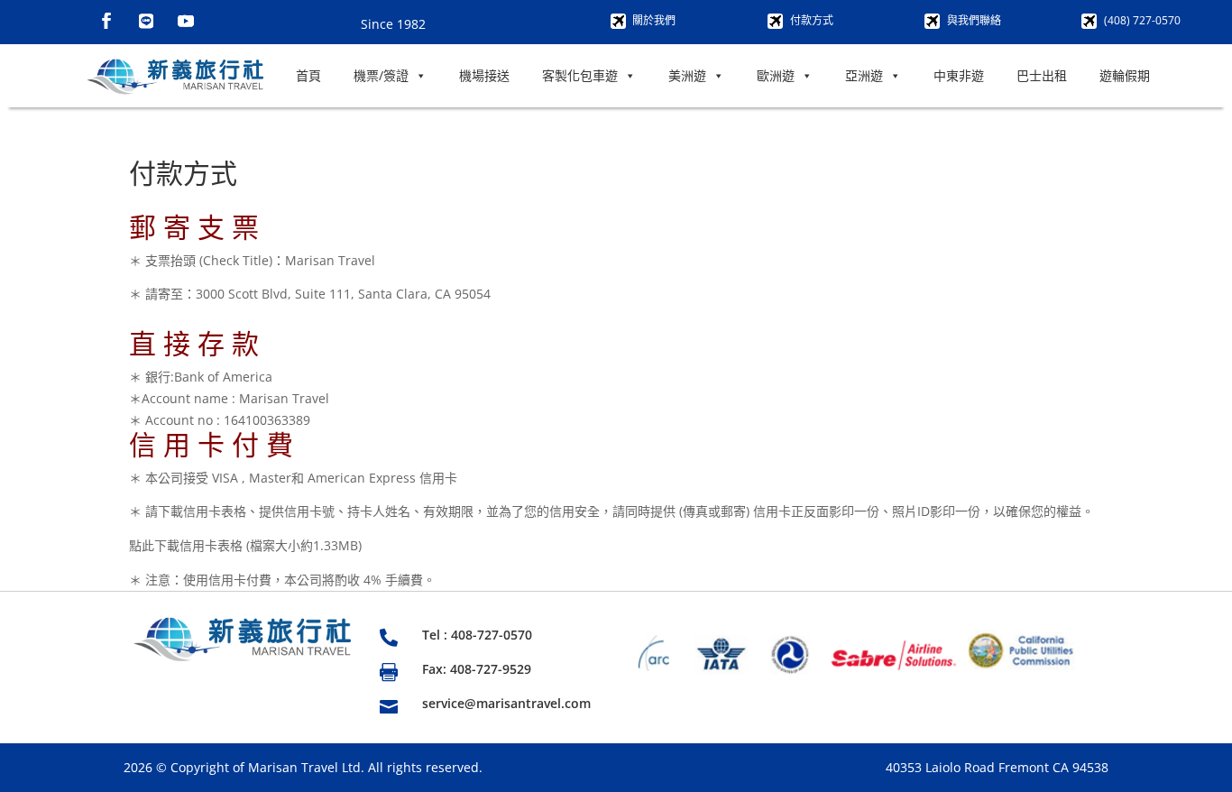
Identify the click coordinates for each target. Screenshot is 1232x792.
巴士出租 (1041, 75)
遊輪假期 (1124, 75)
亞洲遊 (864, 75)
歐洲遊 (776, 75)
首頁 (308, 75)
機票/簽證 (381, 75)
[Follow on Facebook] (106, 21)
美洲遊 (687, 75)
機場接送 (484, 75)
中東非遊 (958, 75)
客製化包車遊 (580, 75)
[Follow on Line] (146, 21)
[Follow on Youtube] (186, 21)
